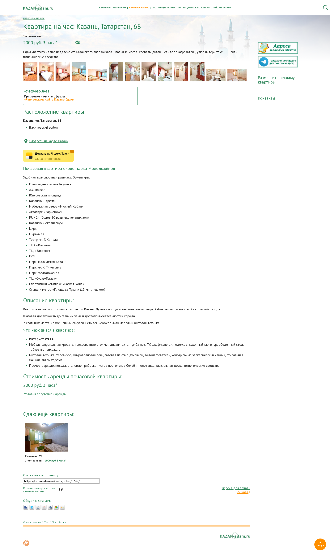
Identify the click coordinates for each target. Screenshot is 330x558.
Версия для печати (236, 488)
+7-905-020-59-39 (36, 91)
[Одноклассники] (62, 507)
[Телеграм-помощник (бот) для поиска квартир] (278, 66)
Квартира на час (139, 7)
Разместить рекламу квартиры (276, 80)
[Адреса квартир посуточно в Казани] (278, 52)
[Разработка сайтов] (26, 545)
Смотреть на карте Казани (48, 141)
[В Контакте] (38, 507)
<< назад (243, 492)
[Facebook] (25, 507)
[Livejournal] (50, 507)
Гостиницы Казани (163, 7)
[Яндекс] (44, 507)
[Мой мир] (56, 507)
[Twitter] (32, 507)
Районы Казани (222, 7)
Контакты (266, 98)
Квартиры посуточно (112, 7)
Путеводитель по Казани (193, 7)
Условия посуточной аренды (44, 394)
